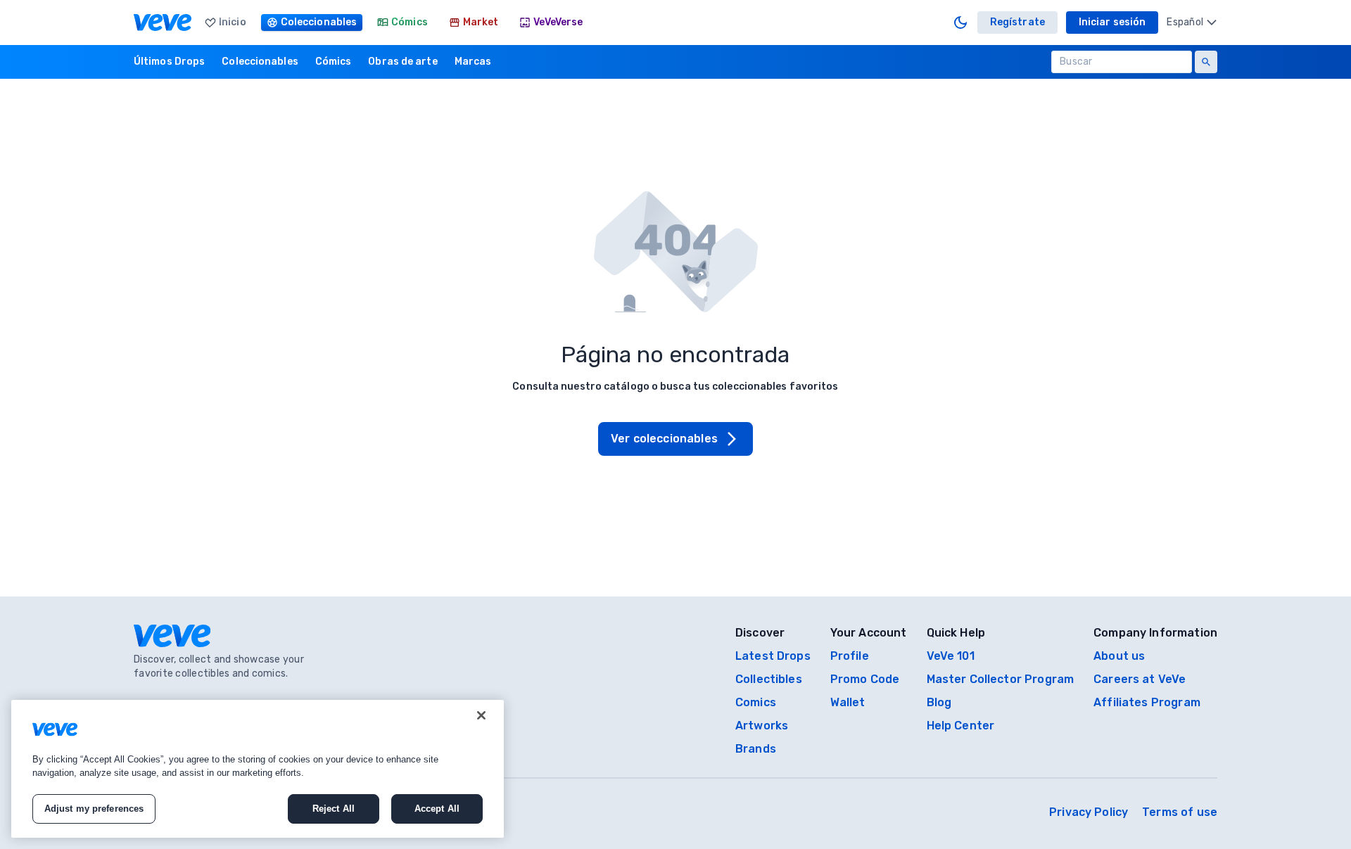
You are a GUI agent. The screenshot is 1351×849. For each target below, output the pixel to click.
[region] (257, 769)
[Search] (1206, 62)
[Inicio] (162, 22)
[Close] (481, 715)
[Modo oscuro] (960, 22)
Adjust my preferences (94, 808)
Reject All (333, 808)
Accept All (436, 808)
